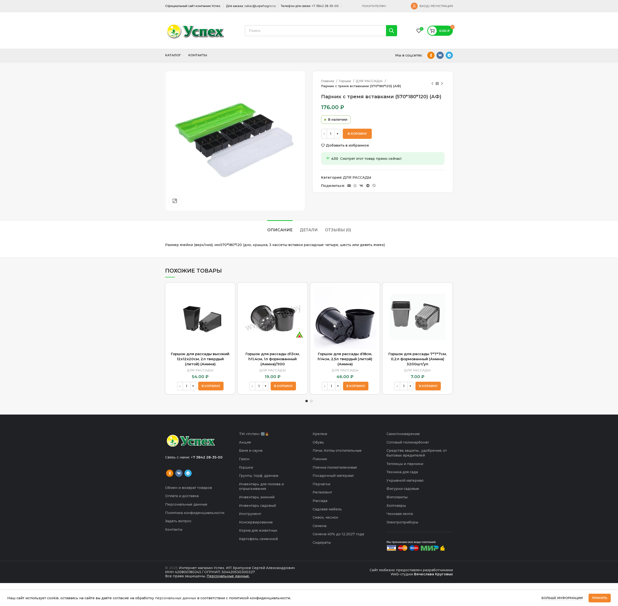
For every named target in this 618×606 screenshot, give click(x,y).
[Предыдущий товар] (432, 83)
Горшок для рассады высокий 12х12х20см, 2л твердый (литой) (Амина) (200, 359)
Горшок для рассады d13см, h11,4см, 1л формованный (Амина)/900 (273, 359)
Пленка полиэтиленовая (335, 467)
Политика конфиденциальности (194, 513)
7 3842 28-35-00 (208, 457)
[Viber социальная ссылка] (374, 186)
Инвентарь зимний (256, 497)
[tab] (280, 227)
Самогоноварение (403, 434)
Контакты (173, 529)
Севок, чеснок (325, 517)
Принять (599, 598)
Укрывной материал (404, 480)
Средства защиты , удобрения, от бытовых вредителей (416, 453)
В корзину (357, 133)
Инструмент (250, 514)
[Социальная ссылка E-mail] (349, 186)
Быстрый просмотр (228, 294)
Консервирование (256, 522)
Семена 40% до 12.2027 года (338, 534)
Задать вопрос (178, 521)
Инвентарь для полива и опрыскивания (261, 486)
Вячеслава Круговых (433, 574)
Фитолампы (396, 497)
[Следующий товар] (442, 83)
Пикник (320, 459)
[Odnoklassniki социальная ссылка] (431, 55)
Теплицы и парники (404, 464)
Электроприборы (402, 522)
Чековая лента (399, 514)
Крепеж (320, 434)
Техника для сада (402, 472)
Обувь (318, 442)
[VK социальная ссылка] (440, 55)
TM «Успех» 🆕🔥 (254, 434)
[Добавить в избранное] (228, 305)
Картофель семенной (258, 539)
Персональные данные (186, 504)
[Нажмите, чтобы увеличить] (175, 201)
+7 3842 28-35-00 (325, 6)
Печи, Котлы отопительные (337, 450)
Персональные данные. (228, 576)
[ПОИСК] (391, 30)
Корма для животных (258, 530)
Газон (244, 459)
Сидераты (322, 542)
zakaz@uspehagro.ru (260, 6)
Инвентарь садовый (257, 505)
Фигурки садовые (402, 488)
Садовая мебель (327, 509)
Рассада (320, 501)
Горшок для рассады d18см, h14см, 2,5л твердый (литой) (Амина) (345, 359)
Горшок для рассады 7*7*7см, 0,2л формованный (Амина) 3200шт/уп (417, 359)
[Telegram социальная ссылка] (449, 55)
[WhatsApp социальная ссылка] (355, 186)
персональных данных (175, 598)
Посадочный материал (333, 475)
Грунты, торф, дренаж (259, 475)
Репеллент (322, 492)
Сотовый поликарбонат (407, 442)
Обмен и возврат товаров (188, 488)
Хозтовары (396, 505)
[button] (211, 386)
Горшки (345, 81)
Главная (328, 81)
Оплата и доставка (182, 496)
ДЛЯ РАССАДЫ (370, 81)
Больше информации (562, 598)
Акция (245, 442)
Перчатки (321, 484)
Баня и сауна (250, 450)
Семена (319, 526)
